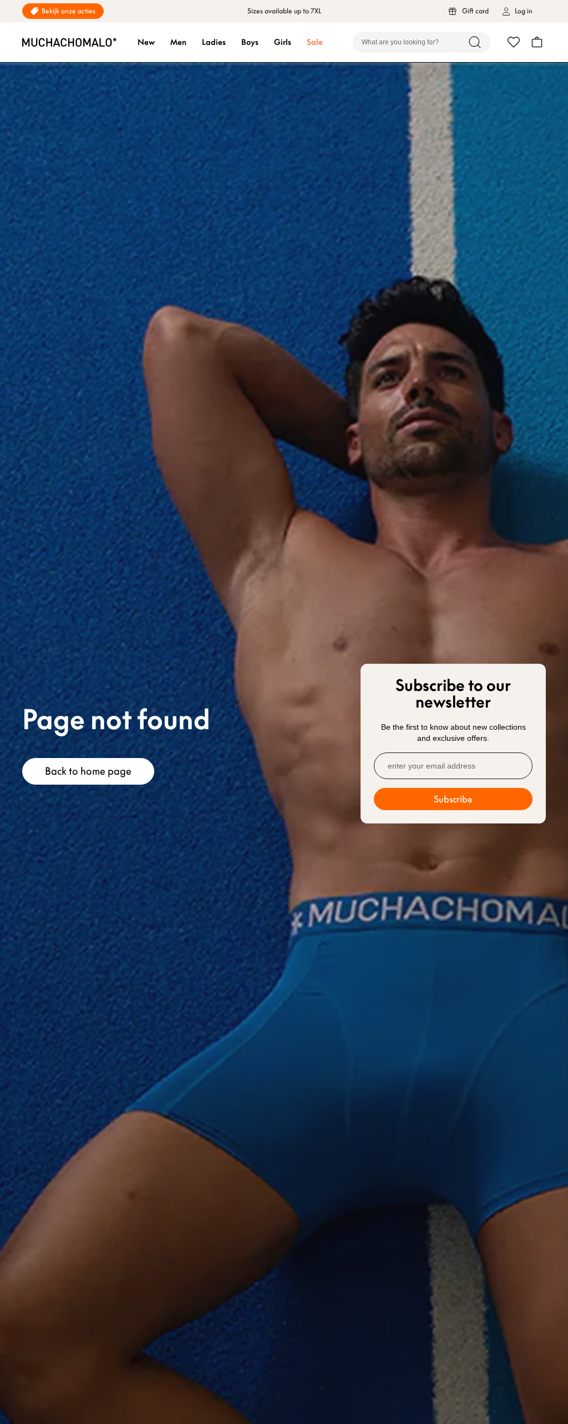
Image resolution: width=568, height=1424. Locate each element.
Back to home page (88, 771)
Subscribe (453, 799)
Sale (315, 42)
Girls (282, 42)
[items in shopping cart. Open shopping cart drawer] (537, 42)
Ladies (214, 42)
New (146, 42)
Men (178, 42)
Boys (249, 42)
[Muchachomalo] (69, 42)
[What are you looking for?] (474, 42)
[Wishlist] (514, 42)
